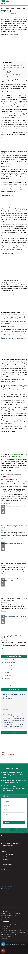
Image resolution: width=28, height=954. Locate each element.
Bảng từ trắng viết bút (9, 659)
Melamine (8, 72)
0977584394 (9, 755)
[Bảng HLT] (8, 2)
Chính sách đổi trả (6, 859)
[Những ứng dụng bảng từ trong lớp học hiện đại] (14, 624)
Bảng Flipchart (7, 675)
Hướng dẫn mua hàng (7, 854)
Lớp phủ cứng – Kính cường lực (13, 74)
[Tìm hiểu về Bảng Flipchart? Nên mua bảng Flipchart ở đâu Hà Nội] (14, 587)
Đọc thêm (3, 538)
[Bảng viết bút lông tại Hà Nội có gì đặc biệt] (14, 551)
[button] (23, 63)
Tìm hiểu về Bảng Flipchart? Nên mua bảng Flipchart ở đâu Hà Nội (14, 599)
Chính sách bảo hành (7, 864)
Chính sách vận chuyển (7, 862)
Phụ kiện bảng (7, 685)
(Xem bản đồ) (4, 920)
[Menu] (25, 2)
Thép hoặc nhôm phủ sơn (12, 76)
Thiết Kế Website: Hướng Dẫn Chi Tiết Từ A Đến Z (14, 526)
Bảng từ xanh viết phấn (9, 662)
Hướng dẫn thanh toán (7, 856)
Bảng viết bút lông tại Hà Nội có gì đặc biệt (13, 563)
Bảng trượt (6, 672)
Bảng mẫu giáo (7, 682)
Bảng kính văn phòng (9, 666)
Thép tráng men (9, 71)
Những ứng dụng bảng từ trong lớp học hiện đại (12, 637)
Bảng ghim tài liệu (8, 669)
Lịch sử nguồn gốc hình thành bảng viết (12, 65)
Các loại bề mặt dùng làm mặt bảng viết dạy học (13, 68)
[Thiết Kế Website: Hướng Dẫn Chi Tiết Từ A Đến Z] (14, 514)
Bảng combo (7, 678)
